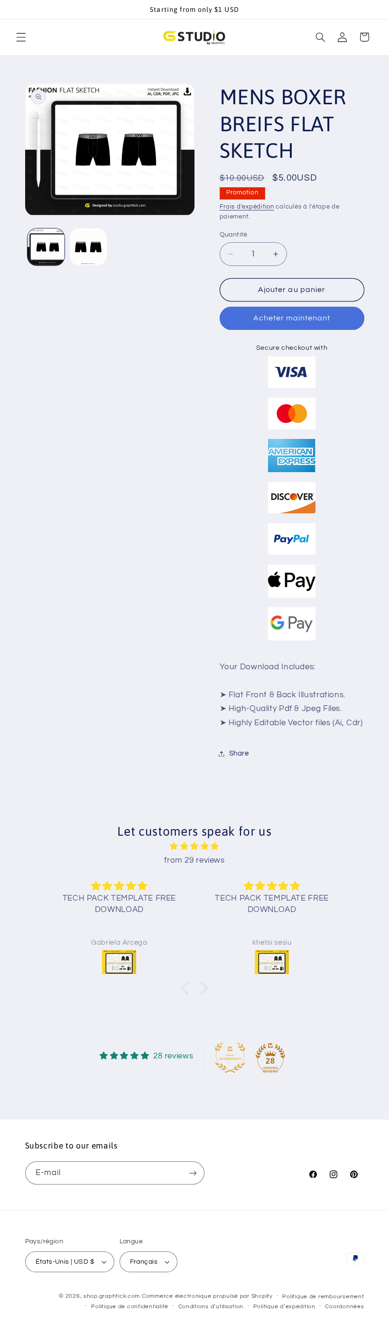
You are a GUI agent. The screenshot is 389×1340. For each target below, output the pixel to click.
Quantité (234, 234)
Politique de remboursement (323, 1296)
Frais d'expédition (247, 207)
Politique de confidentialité (129, 1306)
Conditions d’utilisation (211, 1306)
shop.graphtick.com (111, 1296)
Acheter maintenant (292, 318)
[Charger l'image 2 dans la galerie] (88, 246)
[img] (194, 846)
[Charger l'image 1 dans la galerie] (46, 246)
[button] (21, 37)
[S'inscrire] (193, 1173)
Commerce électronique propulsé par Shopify (207, 1296)
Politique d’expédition (284, 1306)
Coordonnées (344, 1306)
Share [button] (239, 753)
